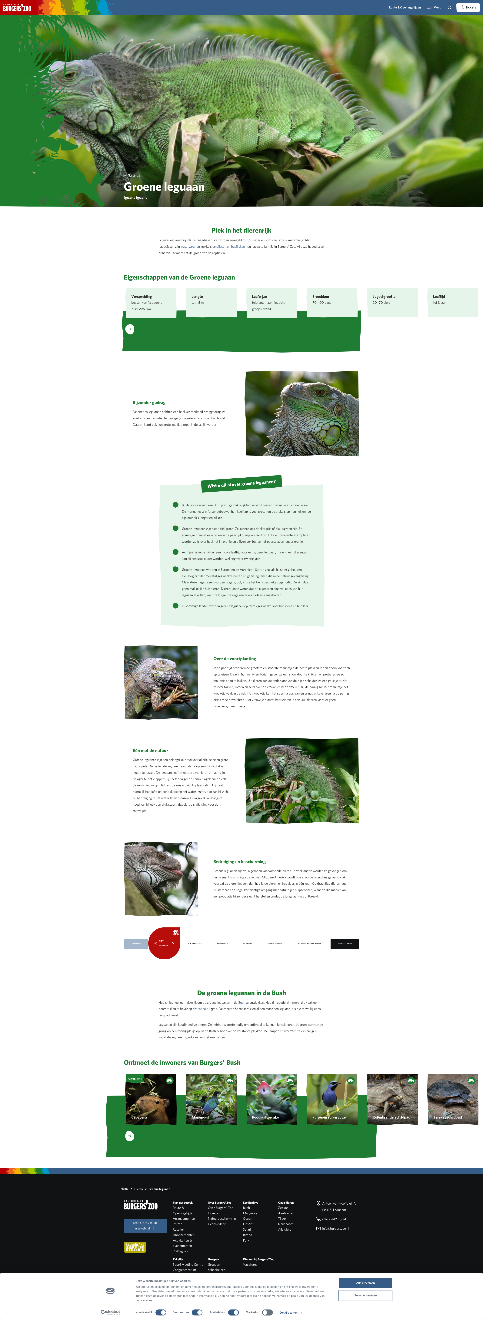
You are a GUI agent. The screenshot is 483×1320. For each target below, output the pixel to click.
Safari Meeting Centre (188, 1264)
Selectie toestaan (365, 1295)
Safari (247, 1229)
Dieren (138, 1189)
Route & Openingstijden (405, 7)
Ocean (247, 1218)
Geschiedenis (217, 1224)
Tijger (282, 1218)
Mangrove (250, 1213)
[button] (434, 7)
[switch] (197, 1312)
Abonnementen (184, 1235)
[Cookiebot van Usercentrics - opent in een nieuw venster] (110, 1312)
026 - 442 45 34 (333, 1219)
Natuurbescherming (222, 1218)
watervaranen (190, 246)
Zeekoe (283, 1208)
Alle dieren (285, 1229)
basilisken (238, 246)
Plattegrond (181, 1251)
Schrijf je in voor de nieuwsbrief (145, 1225)
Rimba (247, 1235)
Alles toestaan (365, 1283)
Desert (248, 1224)
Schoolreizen (216, 1270)
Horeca (213, 1213)
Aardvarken (286, 1213)
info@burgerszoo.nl (335, 1228)
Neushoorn (285, 1224)
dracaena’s (200, 1009)
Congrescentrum (184, 1270)
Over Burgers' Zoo (220, 1208)
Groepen (214, 1264)
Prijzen (177, 1224)
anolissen (219, 246)
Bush (241, 1002)
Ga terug (134, 175)
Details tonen (288, 1312)
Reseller (178, 1229)
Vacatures (250, 1264)
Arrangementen (184, 1218)
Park (246, 1240)
